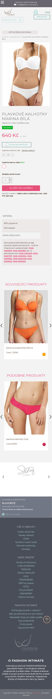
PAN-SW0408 (20, 259)
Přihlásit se (42, 17)
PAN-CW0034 (19, 256)
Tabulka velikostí (28, 150)
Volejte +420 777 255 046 (26, 2)
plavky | (6, 37)
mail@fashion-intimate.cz (27, 5)
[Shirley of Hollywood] (26, 471)
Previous (1, 324)
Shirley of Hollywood (26, 562)
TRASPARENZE (26, 580)
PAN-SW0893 (19, 251)
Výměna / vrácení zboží (26, 542)
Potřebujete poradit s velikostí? (26, 610)
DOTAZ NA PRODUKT (18, 144)
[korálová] (44, 445)
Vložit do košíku (21, 188)
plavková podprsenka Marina (19, 348)
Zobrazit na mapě (12, 514)
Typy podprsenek (26, 621)
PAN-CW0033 (25, 253)
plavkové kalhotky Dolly (17, 439)
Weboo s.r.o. (36, 693)
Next (50, 324)
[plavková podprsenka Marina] (26, 319)
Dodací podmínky (26, 532)
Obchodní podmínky (26, 545)
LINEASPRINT (26, 593)
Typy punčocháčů (26, 627)
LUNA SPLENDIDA (26, 566)
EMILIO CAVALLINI (26, 573)
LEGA (26, 576)
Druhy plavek (26, 624)
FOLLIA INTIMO (26, 590)
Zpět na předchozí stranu (20, 32)
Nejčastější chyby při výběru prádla (26, 617)
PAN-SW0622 (19, 261)
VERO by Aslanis (26, 583)
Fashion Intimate (26, 597)
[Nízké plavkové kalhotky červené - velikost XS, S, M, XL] (26, 410)
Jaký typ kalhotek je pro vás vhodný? (26, 614)
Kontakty (26, 549)
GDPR (26, 539)
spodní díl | (16, 37)
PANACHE (26, 569)
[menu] (2, 2)
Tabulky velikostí (26, 535)
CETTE (26, 586)
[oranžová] (44, 355)
